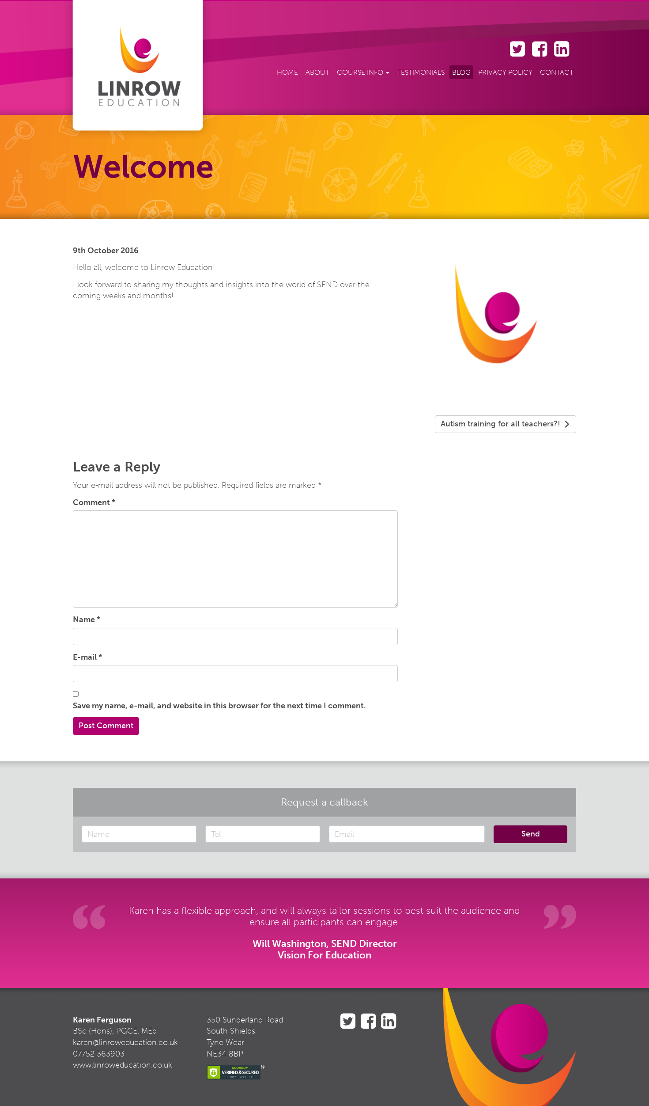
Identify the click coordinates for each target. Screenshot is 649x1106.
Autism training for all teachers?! (501, 424)
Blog (461, 72)
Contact (557, 72)
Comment (94, 502)
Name (86, 619)
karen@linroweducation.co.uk (125, 1042)
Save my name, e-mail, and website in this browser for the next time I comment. (219, 706)
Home (287, 72)
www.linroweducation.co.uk (122, 1065)
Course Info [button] (361, 72)
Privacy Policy (505, 72)
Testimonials (421, 72)
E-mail (87, 657)
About (317, 72)
